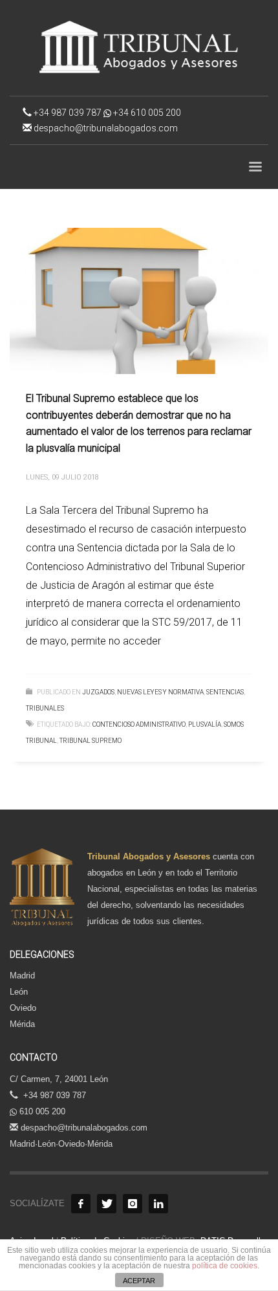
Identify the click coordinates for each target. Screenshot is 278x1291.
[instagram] (132, 1203)
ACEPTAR (139, 1281)
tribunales (45, 708)
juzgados (98, 692)
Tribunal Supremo (90, 740)
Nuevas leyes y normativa (160, 692)
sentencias (225, 692)
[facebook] (81, 1203)
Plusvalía (204, 724)
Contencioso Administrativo (139, 724)
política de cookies (224, 1265)
